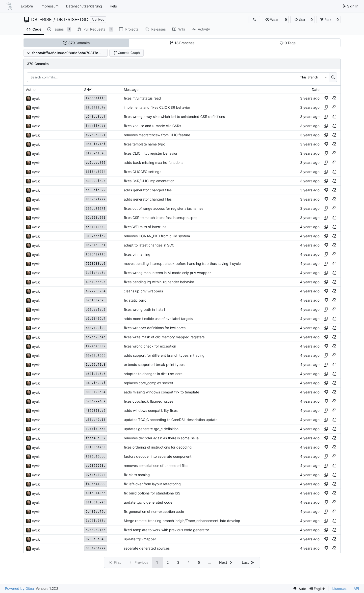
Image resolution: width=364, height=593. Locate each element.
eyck (36, 98)
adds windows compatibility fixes (151, 411)
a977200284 (95, 291)
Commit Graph (129, 53)
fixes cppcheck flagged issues (148, 401)
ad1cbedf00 (95, 162)
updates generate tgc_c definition (151, 429)
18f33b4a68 (95, 447)
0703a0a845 (95, 539)
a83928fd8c (95, 181)
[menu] (299, 589)
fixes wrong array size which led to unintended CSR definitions (174, 117)
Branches (185, 43)
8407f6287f (95, 383)
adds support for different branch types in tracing (164, 355)
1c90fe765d (95, 521)
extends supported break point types (154, 365)
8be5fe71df (95, 144)
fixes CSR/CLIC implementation (149, 181)
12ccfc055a (95, 429)
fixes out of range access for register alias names (163, 209)
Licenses (339, 588)
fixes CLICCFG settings (142, 172)
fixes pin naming (137, 254)
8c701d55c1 (95, 245)
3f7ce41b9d (95, 153)
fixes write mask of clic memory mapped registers (164, 337)
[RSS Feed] (254, 19)
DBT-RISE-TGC (72, 19)
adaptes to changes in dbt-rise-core (153, 374)
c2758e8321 (95, 135)
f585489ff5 (95, 254)
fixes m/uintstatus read (142, 98)
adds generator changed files (148, 190)
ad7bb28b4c (95, 337)
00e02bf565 (95, 355)
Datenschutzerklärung (84, 6)
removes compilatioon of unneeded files (156, 466)
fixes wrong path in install (144, 310)
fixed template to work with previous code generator (166, 530)
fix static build (135, 300)
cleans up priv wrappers (143, 291)
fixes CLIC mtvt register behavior (150, 153)
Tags (290, 43)
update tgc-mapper (140, 539)
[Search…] (333, 77)
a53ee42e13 (95, 419)
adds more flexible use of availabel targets (158, 319)
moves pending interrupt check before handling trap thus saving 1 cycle (182, 264)
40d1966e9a (95, 282)
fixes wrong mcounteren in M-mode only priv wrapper (167, 273)
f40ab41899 (95, 484)
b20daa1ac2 (95, 309)
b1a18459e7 (95, 318)
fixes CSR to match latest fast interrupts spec (160, 218)
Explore (27, 6)
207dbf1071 (95, 208)
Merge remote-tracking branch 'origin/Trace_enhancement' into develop (182, 521)
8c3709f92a (95, 199)
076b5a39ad (95, 475)
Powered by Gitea (19, 588)
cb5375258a (95, 465)
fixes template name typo (144, 144)
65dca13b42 (95, 227)
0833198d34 (95, 392)
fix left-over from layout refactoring (152, 484)
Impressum (49, 6)
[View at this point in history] (334, 98)
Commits (79, 43)
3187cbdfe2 (95, 236)
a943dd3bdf (95, 116)
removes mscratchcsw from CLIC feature (157, 135)
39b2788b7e (95, 107)
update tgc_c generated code (148, 502)
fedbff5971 (95, 126)
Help (113, 6)
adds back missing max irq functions (153, 163)
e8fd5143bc (95, 493)
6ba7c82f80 (95, 328)
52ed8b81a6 (95, 530)
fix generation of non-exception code (154, 512)
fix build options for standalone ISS (152, 493)
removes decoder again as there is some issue (161, 438)
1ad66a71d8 (95, 364)
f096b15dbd (95, 456)
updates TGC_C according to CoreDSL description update (170, 420)
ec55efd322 (95, 190)
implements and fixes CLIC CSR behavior (157, 107)
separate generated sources (147, 548)
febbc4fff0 (95, 98)
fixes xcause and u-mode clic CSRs (152, 126)
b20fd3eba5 (95, 300)
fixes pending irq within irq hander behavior (159, 282)
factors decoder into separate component (157, 456)
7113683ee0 (95, 263)
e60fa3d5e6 (95, 374)
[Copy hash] (326, 98)
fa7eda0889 (95, 346)
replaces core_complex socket (148, 383)
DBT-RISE (41, 19)
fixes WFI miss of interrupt (145, 227)
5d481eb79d (95, 511)
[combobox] (313, 77)
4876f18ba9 (95, 410)
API (356, 588)
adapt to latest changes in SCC (149, 245)
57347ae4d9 (95, 401)
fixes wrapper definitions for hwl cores (154, 328)
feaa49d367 (95, 438)
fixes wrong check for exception (150, 346)
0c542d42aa (95, 548)
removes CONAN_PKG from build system (157, 236)
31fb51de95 (95, 502)
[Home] (9, 6)
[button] (272, 19)
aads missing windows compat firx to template (161, 392)
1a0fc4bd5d (95, 273)
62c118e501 (95, 217)
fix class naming (137, 475)
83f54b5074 (95, 172)
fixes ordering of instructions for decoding (158, 447)
